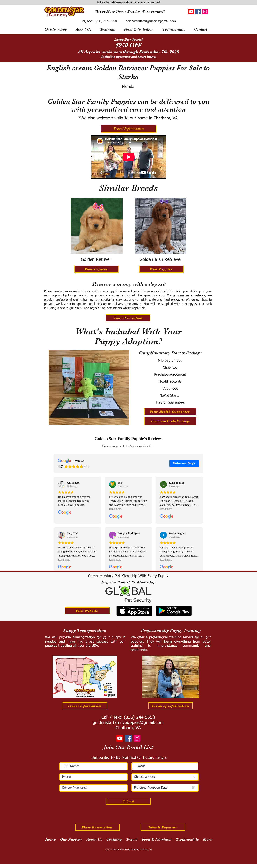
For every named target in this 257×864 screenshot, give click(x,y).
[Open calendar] (193, 787)
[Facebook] (198, 11)
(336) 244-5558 (105, 21)
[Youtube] (191, 11)
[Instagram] (205, 11)
